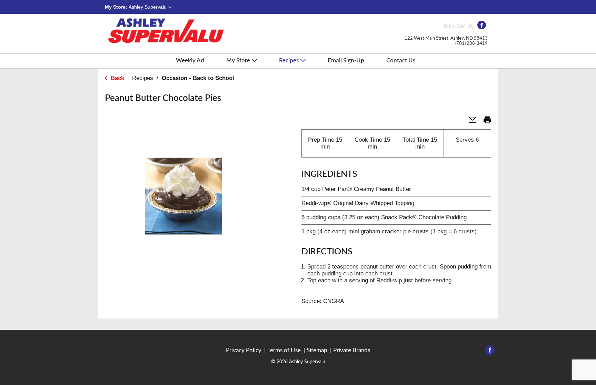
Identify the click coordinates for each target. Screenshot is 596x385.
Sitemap (317, 350)
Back (116, 78)
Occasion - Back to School (198, 78)
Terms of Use (284, 350)
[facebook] (481, 27)
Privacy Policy (243, 350)
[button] (150, 7)
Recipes (142, 78)
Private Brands (351, 350)
